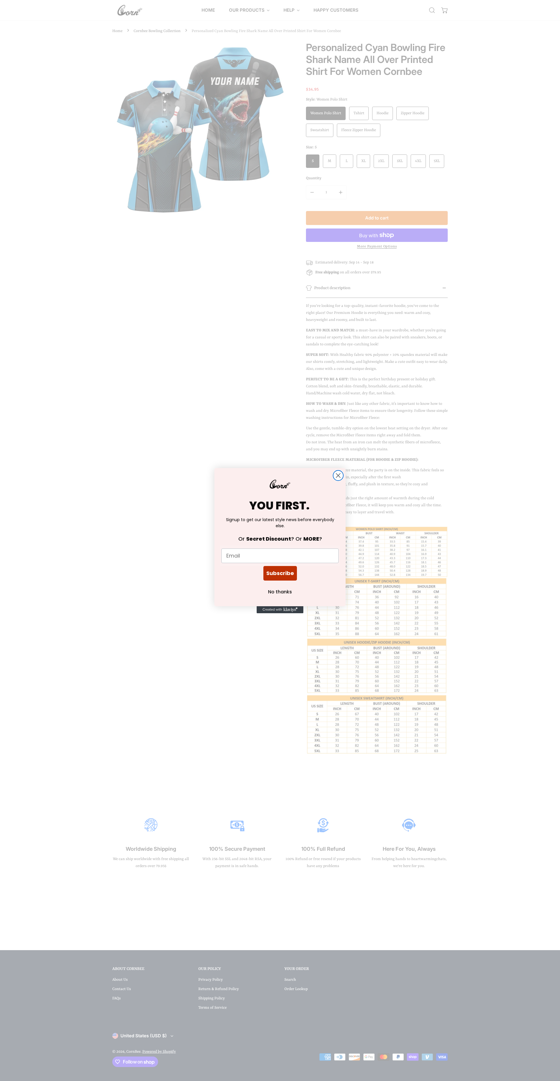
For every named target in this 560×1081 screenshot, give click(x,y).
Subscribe (280, 573)
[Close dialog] (338, 475)
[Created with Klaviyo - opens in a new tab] (280, 609)
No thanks (280, 591)
